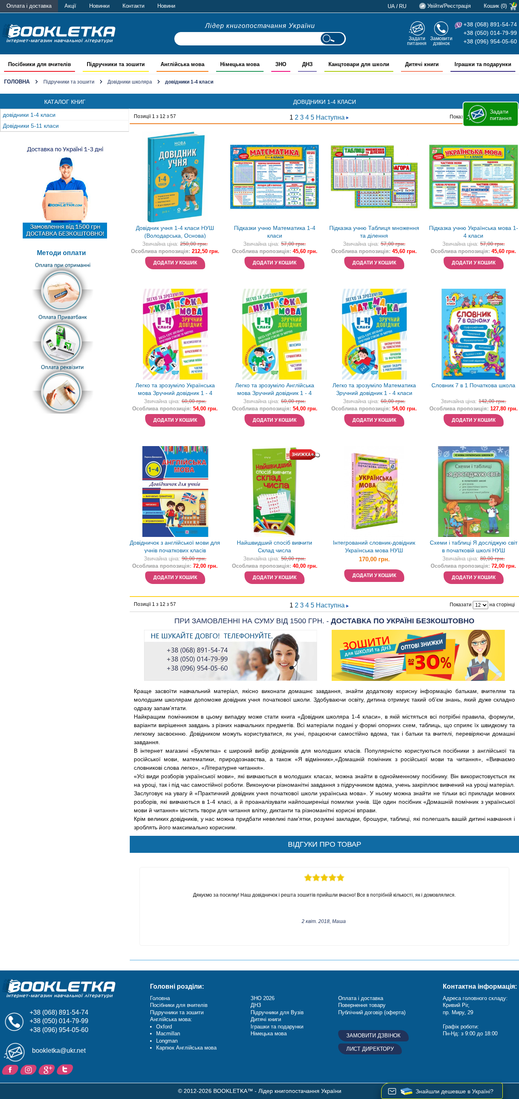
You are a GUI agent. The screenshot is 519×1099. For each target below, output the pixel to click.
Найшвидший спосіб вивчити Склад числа (274, 546)
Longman (167, 1041)
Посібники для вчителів (179, 1005)
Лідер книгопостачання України (260, 25)
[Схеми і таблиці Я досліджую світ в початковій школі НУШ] (473, 491)
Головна (17, 82)
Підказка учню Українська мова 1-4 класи (473, 232)
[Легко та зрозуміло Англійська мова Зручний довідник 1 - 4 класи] (274, 334)
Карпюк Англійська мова (186, 1048)
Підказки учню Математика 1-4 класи (274, 232)
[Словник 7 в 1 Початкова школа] (473, 334)
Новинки (99, 6)
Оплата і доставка (28, 6)
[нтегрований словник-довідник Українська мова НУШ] (374, 491)
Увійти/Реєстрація (449, 6)
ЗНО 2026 (263, 998)
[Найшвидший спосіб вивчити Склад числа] (274, 491)
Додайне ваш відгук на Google (48, 1069)
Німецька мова (269, 1033)
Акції (70, 6)
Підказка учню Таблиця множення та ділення (374, 232)
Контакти (133, 6)
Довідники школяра (129, 82)
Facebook (11, 1069)
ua (391, 6)
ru (402, 6)
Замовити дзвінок (441, 41)
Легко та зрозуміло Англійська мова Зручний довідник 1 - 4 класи (274, 390)
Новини (166, 6)
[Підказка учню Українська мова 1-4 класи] (473, 176)
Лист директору (370, 1049)
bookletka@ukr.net (59, 1050)
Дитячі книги (266, 1019)
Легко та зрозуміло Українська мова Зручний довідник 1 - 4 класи (175, 390)
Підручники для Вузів (277, 1012)
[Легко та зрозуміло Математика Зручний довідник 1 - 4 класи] (374, 334)
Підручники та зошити (68, 82)
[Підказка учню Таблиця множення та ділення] (374, 176)
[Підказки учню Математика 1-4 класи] (274, 176)
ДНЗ (256, 1005)
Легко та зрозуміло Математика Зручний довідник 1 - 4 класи (374, 389)
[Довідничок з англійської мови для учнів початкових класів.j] (175, 491)
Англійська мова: (171, 1019)
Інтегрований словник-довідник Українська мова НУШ (374, 546)
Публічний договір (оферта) (371, 1012)
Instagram (29, 1069)
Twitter (66, 1069)
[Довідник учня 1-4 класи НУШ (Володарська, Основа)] (175, 176)
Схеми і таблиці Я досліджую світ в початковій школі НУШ (473, 546)
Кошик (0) (495, 6)
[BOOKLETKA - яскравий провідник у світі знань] (59, 33)
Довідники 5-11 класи (31, 125)
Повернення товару (362, 1005)
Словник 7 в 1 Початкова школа (473, 385)
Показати (461, 117)
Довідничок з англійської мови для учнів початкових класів (175, 546)
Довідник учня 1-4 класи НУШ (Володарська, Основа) (175, 232)
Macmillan (168, 1033)
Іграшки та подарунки (277, 1027)
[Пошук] (332, 39)
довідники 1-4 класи (29, 115)
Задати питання (417, 41)
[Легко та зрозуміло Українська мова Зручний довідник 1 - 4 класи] (175, 334)
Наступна (331, 117)
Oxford (164, 1027)
